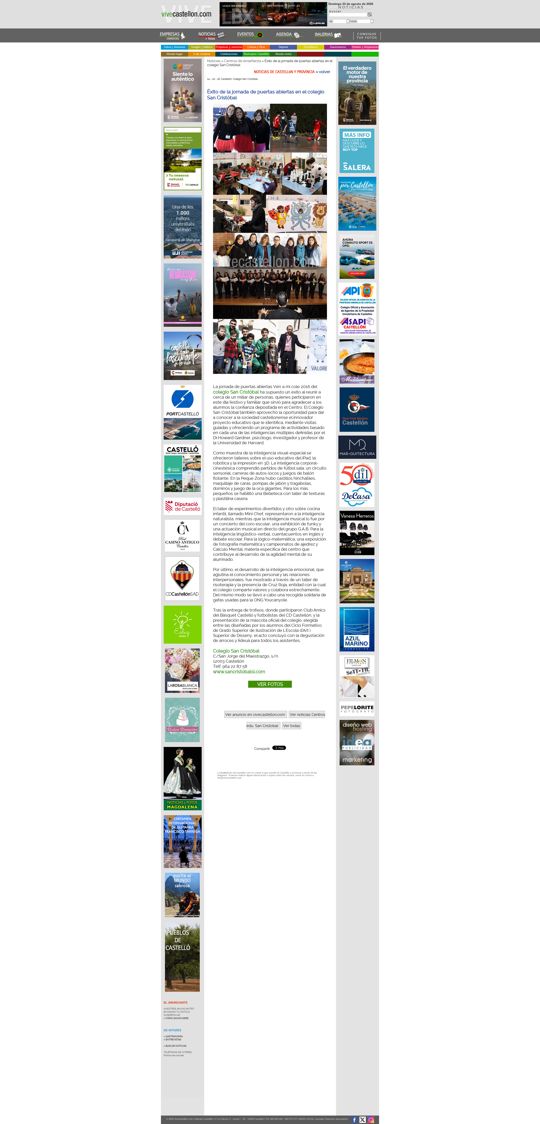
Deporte (283, 47)
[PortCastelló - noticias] (183, 442)
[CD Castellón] (182, 604)
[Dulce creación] (182, 745)
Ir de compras (201, 54)
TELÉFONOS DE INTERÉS (178, 1052)
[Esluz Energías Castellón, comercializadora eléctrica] (183, 647)
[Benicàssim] (183, 330)
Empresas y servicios (229, 47)
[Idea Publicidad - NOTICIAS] (357, 767)
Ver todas (291, 725)
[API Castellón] (357, 337)
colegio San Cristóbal (236, 392)
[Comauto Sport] (357, 281)
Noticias (213, 61)
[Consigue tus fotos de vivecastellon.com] (367, 39)
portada (320, 1119)
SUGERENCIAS (172, 1015)
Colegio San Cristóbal (236, 651)
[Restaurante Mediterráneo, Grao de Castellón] (357, 385)
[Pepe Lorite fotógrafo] (357, 718)
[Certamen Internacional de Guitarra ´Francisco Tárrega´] (183, 871)
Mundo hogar (174, 54)
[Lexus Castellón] (274, 25)
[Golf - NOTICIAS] (183, 193)
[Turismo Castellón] (183, 496)
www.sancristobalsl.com (239, 671)
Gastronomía (338, 47)
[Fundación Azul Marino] (357, 653)
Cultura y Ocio (256, 47)
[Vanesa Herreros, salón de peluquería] (357, 557)
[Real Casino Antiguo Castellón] (182, 554)
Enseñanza (310, 47)
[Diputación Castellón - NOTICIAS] (183, 518)
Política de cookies (174, 1055)
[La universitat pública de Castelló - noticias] (183, 261)
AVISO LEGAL (306, 1119)
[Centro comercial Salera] (357, 175)
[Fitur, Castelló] (183, 383)
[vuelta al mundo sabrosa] (182, 920)
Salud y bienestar (174, 47)
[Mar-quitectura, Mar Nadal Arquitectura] (357, 461)
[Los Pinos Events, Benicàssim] (357, 605)
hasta (353, 21)
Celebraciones (229, 54)
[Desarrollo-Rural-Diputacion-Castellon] (357, 127)
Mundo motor (283, 54)
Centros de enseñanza (242, 61)
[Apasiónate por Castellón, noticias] (357, 232)
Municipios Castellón (256, 54)
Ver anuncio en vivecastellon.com (255, 714)
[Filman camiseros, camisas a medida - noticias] (357, 699)
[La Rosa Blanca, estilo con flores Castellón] (182, 696)
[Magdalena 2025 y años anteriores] (183, 813)
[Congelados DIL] (357, 509)
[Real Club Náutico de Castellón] (357, 434)
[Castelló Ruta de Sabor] (183, 125)
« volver (323, 71)
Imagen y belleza (201, 47)
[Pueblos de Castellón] (182, 995)
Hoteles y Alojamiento (365, 47)
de (331, 21)
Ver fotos (270, 684)
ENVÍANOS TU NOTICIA (177, 1012)
